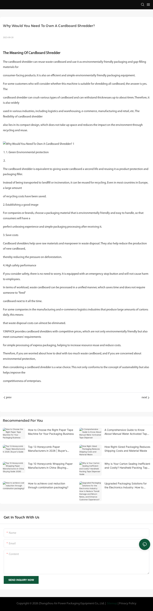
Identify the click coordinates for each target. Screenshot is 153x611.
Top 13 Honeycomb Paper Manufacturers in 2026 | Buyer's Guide (47, 449)
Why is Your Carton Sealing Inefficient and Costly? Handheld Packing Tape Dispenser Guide (127, 466)
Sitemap (112, 603)
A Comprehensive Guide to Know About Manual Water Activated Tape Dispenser (126, 432)
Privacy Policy (127, 603)
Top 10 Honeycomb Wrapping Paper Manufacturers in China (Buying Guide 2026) (50, 466)
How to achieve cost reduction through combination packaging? (48, 485)
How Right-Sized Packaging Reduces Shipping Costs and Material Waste (127, 448)
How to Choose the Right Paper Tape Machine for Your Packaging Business (51, 431)
